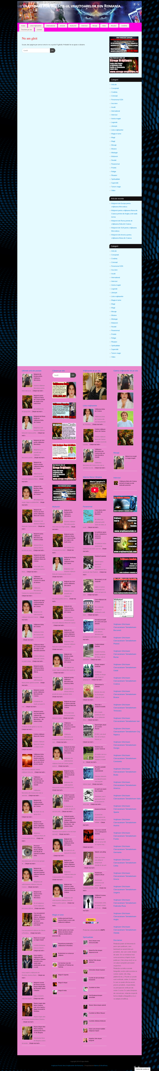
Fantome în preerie (100, 556)
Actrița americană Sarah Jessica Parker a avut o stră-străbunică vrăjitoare (66, 920)
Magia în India (62, 990)
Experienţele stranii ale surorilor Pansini (100, 726)
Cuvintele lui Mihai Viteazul (97, 1013)
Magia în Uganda (63, 975)
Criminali (114, 96)
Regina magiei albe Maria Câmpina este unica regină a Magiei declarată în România (39, 1007)
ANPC (102, 930)
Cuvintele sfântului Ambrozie (97, 1021)
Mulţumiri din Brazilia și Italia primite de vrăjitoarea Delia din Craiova (38, 490)
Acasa (23, 26)
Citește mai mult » (57, 576)
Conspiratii (115, 88)
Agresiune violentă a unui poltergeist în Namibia (100, 832)
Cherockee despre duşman (97, 970)
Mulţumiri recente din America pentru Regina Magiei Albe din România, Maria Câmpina (39, 986)
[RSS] (138, 5)
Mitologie (114, 153)
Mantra (96, 1065)
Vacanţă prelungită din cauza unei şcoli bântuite (101, 621)
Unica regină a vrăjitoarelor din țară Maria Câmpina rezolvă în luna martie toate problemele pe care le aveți (39, 961)
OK (52, 50)
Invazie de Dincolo (100, 809)
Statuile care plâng (100, 852)
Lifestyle (114, 126)
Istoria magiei (116, 118)
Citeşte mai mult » (38, 391)
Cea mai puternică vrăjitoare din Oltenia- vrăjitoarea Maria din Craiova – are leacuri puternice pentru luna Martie (39, 919)
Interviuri (84, 26)
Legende (114, 122)
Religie (113, 171)
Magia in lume (116, 134)
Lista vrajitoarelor (35, 26)
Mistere (114, 149)
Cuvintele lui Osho (94, 987)
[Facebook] (134, 5)
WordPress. (104, 1065)
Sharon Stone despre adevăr (97, 1005)
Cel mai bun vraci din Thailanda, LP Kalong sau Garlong (66, 965)
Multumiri (73, 26)
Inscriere (114, 103)
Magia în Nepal (62, 982)
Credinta (124, 26)
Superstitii (114, 183)
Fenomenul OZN (117, 100)
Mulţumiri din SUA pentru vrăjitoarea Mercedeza (39, 442)
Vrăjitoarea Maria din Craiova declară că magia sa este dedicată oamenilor (128, 483)
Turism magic (116, 187)
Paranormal (115, 164)
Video (104, 26)
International (50, 26)
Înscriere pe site (26, 30)
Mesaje (94, 26)
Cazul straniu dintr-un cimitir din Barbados (100, 512)
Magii (113, 137)
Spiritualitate (115, 179)
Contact (39, 30)
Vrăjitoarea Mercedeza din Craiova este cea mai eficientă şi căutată (39, 781)
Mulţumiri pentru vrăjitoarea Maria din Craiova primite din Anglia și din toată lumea (124, 214)
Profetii (113, 168)
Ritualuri (113, 26)
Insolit (113, 107)
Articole (62, 26)
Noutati (113, 160)
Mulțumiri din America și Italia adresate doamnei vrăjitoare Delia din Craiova (39, 872)
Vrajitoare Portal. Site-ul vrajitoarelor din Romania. (72, 6)
